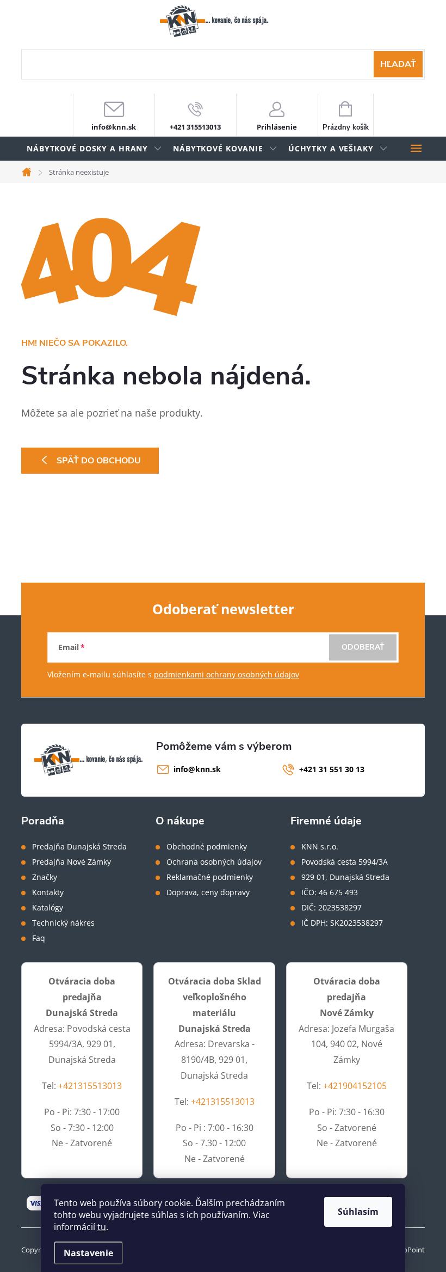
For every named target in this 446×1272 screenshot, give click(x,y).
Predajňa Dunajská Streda (79, 846)
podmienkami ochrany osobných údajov (226, 674)
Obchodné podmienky (206, 846)
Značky (44, 877)
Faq (38, 938)
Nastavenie (88, 1253)
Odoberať (363, 647)
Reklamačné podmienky (209, 877)
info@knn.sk (197, 769)
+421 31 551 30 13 (331, 769)
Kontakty (48, 892)
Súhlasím (358, 1212)
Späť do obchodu (99, 461)
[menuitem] (94, 149)
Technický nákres (63, 923)
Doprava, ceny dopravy (208, 892)
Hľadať (398, 64)
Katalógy (47, 907)
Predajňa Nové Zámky (71, 862)
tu (101, 1227)
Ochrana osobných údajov (214, 862)
